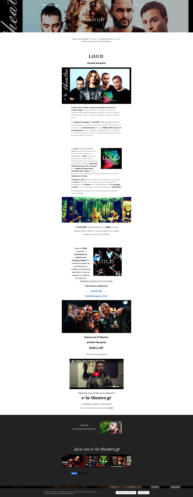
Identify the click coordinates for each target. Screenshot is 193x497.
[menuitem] (91, 5)
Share (75, 473)
